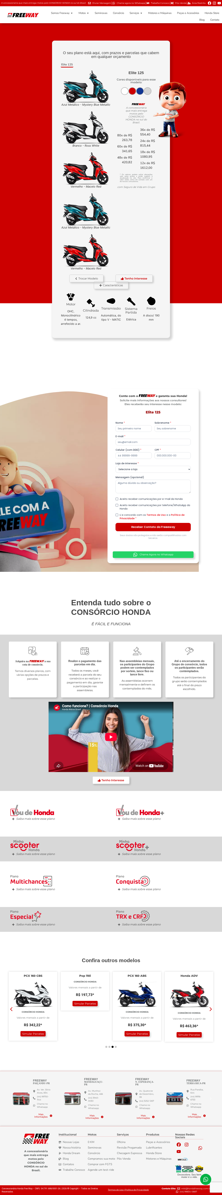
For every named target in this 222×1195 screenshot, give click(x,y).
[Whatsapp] (200, 1148)
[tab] (67, 64)
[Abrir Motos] (88, 13)
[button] (111, 285)
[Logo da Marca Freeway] (36, 1138)
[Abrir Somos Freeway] (71, 13)
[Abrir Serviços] (141, 13)
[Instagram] (214, 3)
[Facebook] (209, 3)
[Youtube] (219, 3)
